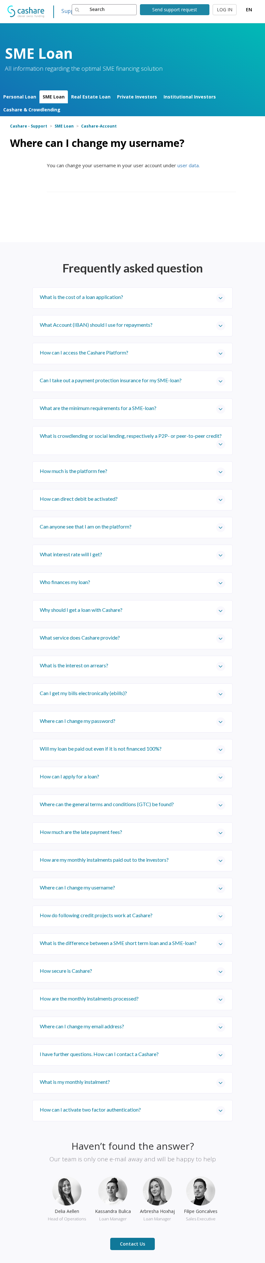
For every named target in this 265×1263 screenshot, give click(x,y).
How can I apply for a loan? (69, 776)
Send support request (174, 9)
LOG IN (224, 9)
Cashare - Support (28, 126)
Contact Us (132, 1244)
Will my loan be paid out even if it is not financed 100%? (101, 748)
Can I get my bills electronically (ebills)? (83, 693)
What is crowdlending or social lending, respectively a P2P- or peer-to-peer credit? (131, 436)
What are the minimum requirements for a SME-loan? (98, 408)
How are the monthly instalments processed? (89, 998)
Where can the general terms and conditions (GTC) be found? (107, 804)
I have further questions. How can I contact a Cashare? (99, 1054)
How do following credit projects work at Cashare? (96, 915)
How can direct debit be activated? (79, 499)
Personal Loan (19, 97)
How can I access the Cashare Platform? (84, 352)
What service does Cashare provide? (80, 637)
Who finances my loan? (65, 582)
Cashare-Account (99, 126)
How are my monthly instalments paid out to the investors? (104, 860)
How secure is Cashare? (66, 971)
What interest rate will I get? (71, 554)
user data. (188, 165)
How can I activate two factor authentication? (90, 1109)
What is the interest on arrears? (74, 665)
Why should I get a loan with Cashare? (81, 610)
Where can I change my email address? (82, 1026)
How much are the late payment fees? (81, 832)
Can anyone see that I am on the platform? (86, 526)
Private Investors (137, 97)
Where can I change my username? (77, 887)
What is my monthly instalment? (75, 1082)
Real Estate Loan (91, 97)
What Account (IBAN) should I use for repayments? (96, 325)
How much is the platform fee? (73, 471)
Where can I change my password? (77, 721)
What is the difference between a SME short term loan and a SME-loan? (118, 943)
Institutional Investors (190, 97)
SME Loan (54, 97)
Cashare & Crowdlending (31, 110)
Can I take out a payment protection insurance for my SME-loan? (111, 380)
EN (249, 9)
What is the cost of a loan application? (81, 297)
